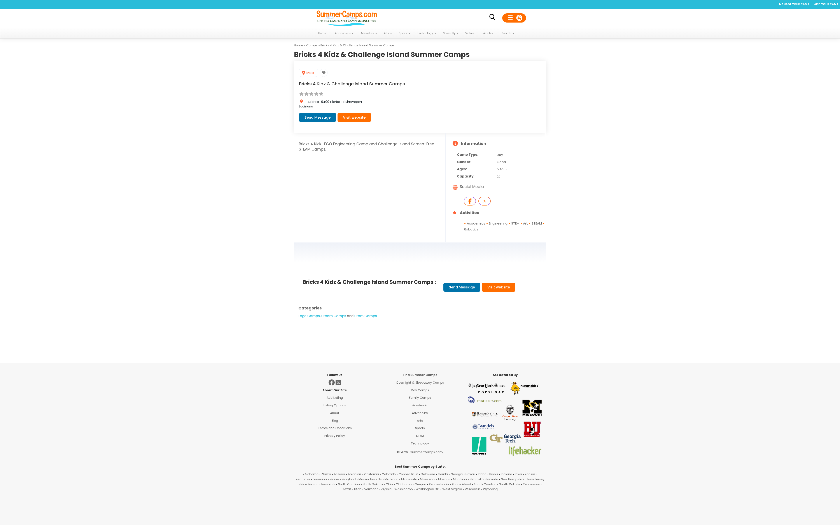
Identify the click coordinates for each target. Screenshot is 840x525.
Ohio (389, 484)
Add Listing (335, 397)
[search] (492, 18)
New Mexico (309, 484)
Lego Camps (309, 315)
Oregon (420, 484)
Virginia (386, 489)
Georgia (457, 474)
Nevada (492, 479)
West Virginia (452, 489)
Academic (420, 405)
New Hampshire (513, 479)
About (334, 413)
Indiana (506, 474)
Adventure (420, 413)
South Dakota (509, 484)
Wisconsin (472, 489)
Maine (334, 479)
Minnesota (409, 479)
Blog (335, 420)
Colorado (389, 474)
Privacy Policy (334, 436)
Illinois (493, 474)
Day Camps (420, 390)
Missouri (444, 479)
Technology (420, 443)
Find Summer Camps (420, 375)
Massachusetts (370, 479)
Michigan (391, 479)
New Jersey (535, 479)
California (371, 474)
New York (328, 484)
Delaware (428, 474)
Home (298, 45)
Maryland (349, 479)
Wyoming (490, 489)
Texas (346, 489)
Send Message (317, 117)
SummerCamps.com (426, 452)
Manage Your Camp (794, 4)
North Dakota (373, 484)
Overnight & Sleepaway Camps (420, 382)
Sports (420, 428)
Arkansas (354, 474)
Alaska (326, 474)
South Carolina (485, 484)
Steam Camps (333, 315)
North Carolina (349, 484)
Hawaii (470, 474)
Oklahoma (404, 484)
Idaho (482, 474)
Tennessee (531, 484)
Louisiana (320, 479)
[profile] (514, 18)
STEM (420, 436)
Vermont (371, 489)
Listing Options (335, 405)
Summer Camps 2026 (347, 17)
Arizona (339, 474)
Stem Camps (365, 315)
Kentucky (303, 479)
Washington (403, 489)
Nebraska (477, 479)
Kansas (530, 474)
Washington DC (427, 489)
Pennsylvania (439, 484)
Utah (357, 489)
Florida (443, 474)
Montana (460, 479)
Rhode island (461, 484)
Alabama (311, 474)
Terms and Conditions (335, 428)
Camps (311, 45)
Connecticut (408, 474)
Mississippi (427, 479)
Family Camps (420, 397)
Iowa (518, 474)
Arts (420, 420)
